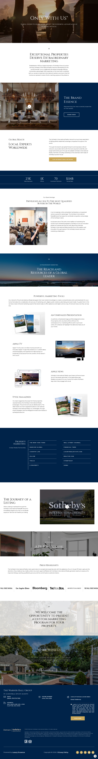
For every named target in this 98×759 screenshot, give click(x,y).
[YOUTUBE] (89, 752)
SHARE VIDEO (71, 114)
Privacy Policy (76, 713)
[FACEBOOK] (77, 752)
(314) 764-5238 (47, 698)
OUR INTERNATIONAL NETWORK (62, 159)
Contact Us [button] (49, 670)
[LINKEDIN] (85, 752)
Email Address (76, 699)
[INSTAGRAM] (81, 752)
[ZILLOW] (93, 752)
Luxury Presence (18, 752)
